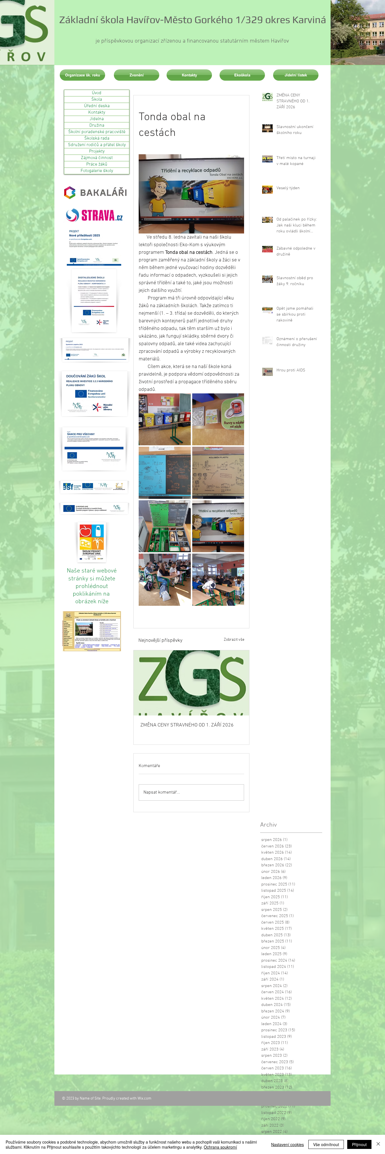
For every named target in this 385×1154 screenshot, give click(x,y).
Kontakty (96, 112)
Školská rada (96, 138)
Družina (96, 125)
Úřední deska (97, 106)
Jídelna (97, 119)
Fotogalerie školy (97, 171)
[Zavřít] (378, 1144)
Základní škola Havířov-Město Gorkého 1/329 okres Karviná (192, 19)
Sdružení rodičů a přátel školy (97, 145)
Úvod (96, 93)
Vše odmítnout (326, 1144)
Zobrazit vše (234, 639)
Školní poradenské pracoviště (96, 132)
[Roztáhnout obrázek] (165, 419)
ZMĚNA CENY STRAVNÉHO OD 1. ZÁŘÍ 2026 (187, 725)
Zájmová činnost (97, 158)
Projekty (97, 151)
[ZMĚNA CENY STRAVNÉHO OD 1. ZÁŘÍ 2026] (191, 682)
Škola (96, 99)
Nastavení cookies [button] (287, 1144)
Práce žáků (96, 164)
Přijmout (359, 1144)
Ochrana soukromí (220, 1147)
